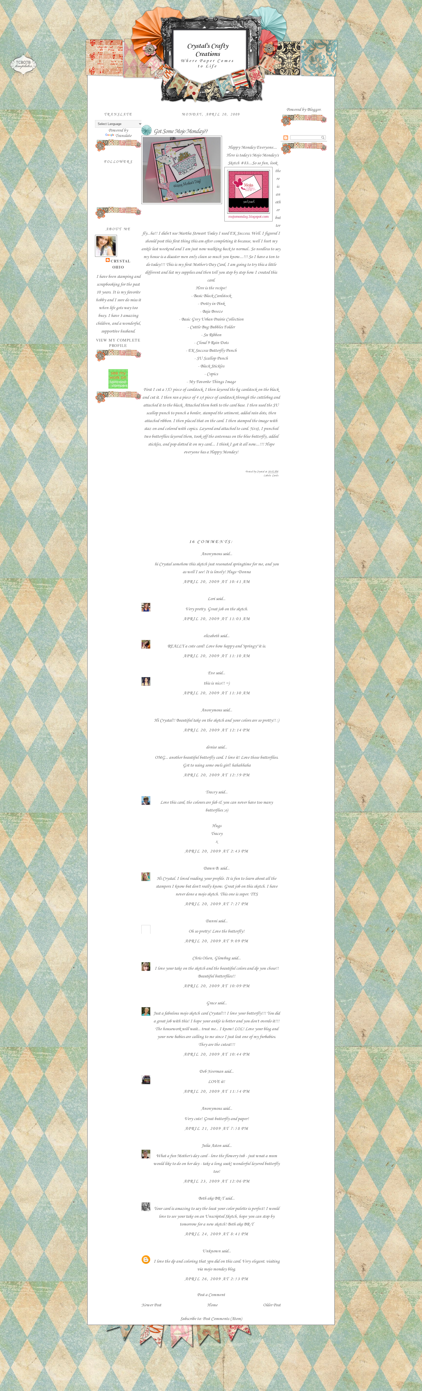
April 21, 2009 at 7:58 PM (216, 1128)
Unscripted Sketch (220, 1216)
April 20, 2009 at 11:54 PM (216, 1091)
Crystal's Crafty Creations (207, 50)
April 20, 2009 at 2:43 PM (216, 851)
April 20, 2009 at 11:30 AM (216, 693)
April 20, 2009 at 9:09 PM (216, 941)
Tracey (211, 792)
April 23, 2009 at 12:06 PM (216, 1181)
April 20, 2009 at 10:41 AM (216, 581)
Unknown (211, 1251)
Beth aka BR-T (211, 1198)
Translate (123, 135)
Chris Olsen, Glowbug (211, 958)
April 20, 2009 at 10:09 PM (216, 986)
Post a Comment (211, 1295)
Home (212, 1305)
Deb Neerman (211, 1071)
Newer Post (151, 1305)
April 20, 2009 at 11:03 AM (216, 619)
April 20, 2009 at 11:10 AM (216, 656)
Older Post (272, 1305)
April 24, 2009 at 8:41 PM (216, 1234)
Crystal (121, 261)
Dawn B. (211, 868)
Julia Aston (211, 1145)
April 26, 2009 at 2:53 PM (216, 1279)
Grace (211, 1003)
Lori (211, 599)
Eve (211, 673)
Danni (211, 921)
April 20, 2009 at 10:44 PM (216, 1054)
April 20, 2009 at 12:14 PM (216, 730)
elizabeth (211, 636)
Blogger (313, 109)
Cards (275, 475)
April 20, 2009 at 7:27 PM (216, 904)
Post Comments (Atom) (222, 1318)
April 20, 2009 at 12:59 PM (216, 775)
